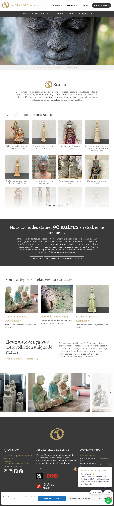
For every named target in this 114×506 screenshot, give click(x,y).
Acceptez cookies (52, 498)
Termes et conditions (13, 466)
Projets (72, 13)
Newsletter (57, 5)
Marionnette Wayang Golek (70, 147)
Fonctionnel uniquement (81, 498)
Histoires (7, 461)
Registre (36, 259)
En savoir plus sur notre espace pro (21, 359)
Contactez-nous (87, 456)
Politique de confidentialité (16, 464)
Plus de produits (55, 206)
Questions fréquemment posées (18, 456)
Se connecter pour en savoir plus (64, 259)
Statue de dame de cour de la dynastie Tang (44, 147)
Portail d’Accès (101, 5)
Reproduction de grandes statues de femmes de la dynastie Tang (96, 148)
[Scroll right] (110, 392)
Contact (85, 5)
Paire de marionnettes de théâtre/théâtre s (17, 147)
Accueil (26, 13)
